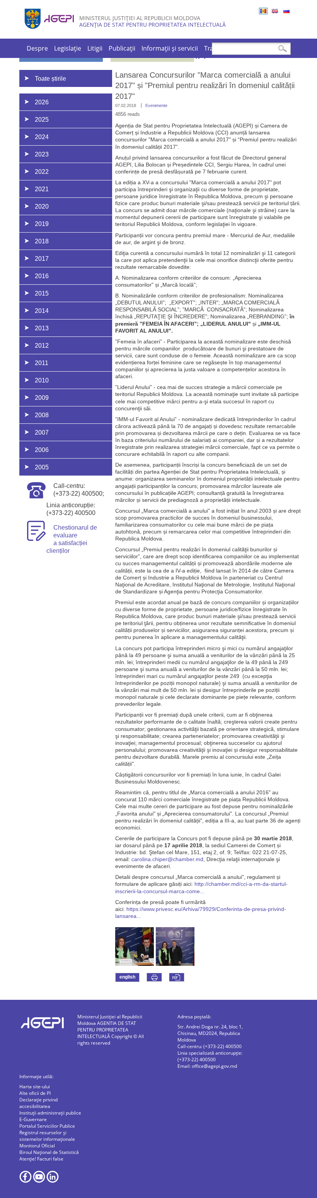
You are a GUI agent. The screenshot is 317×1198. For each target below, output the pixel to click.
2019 (42, 224)
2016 (42, 276)
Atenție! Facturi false (41, 1159)
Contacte (263, 48)
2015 (42, 293)
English (275, 11)
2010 (42, 380)
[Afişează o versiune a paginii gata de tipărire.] (154, 977)
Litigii (94, 48)
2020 (42, 206)
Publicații (122, 48)
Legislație (67, 48)
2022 (42, 171)
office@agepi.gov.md (214, 1066)
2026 (42, 102)
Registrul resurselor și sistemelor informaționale (47, 1135)
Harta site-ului (34, 1086)
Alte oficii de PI (35, 1093)
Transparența (224, 48)
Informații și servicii (169, 48)
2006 (42, 450)
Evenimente (156, 105)
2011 (41, 363)
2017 (42, 258)
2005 (42, 467)
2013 (42, 328)
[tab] (76, 101)
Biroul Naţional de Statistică (49, 1152)
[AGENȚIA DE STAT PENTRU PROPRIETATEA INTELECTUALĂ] (50, 32)
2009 (42, 397)
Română (263, 11)
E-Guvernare (33, 1119)
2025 (42, 119)
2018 (42, 241)
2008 (42, 415)
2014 (42, 311)
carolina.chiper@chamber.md (167, 859)
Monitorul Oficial (37, 1145)
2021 (42, 189)
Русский (286, 11)
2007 (42, 432)
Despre (37, 48)
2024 (42, 137)
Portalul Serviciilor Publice (47, 1126)
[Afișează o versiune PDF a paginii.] (176, 977)
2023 (42, 154)
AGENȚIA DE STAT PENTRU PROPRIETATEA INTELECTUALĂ (152, 24)
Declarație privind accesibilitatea (38, 1103)
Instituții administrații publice (50, 1113)
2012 (42, 345)
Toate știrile (50, 78)
